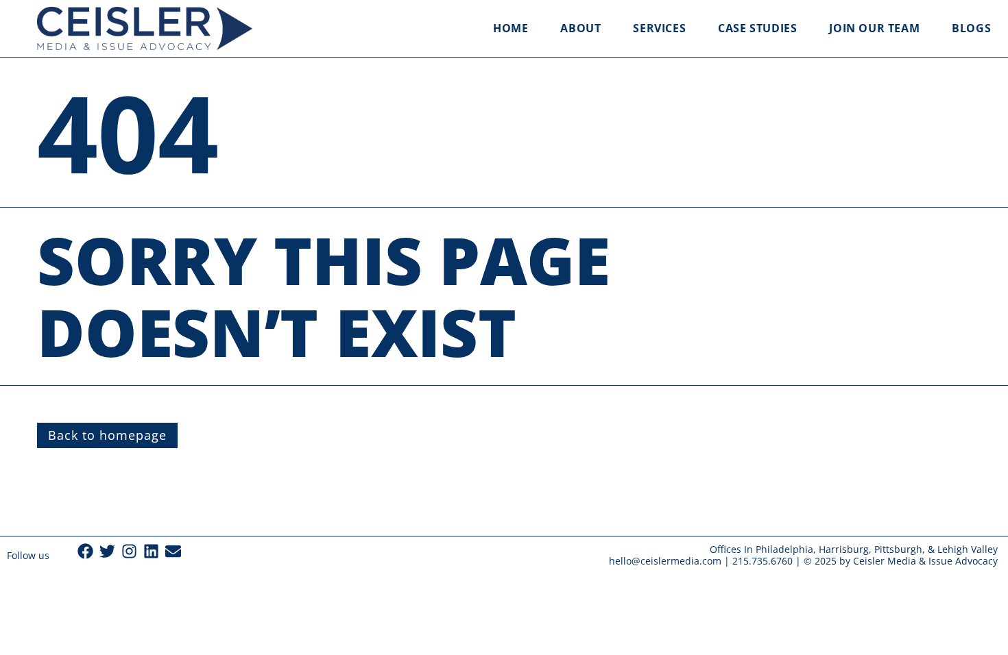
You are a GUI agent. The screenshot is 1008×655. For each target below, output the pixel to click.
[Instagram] (129, 551)
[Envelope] (173, 551)
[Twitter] (107, 551)
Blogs (971, 28)
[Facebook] (85, 551)
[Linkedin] (151, 551)
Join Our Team (874, 28)
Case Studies (757, 28)
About (580, 28)
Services (659, 28)
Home (510, 28)
